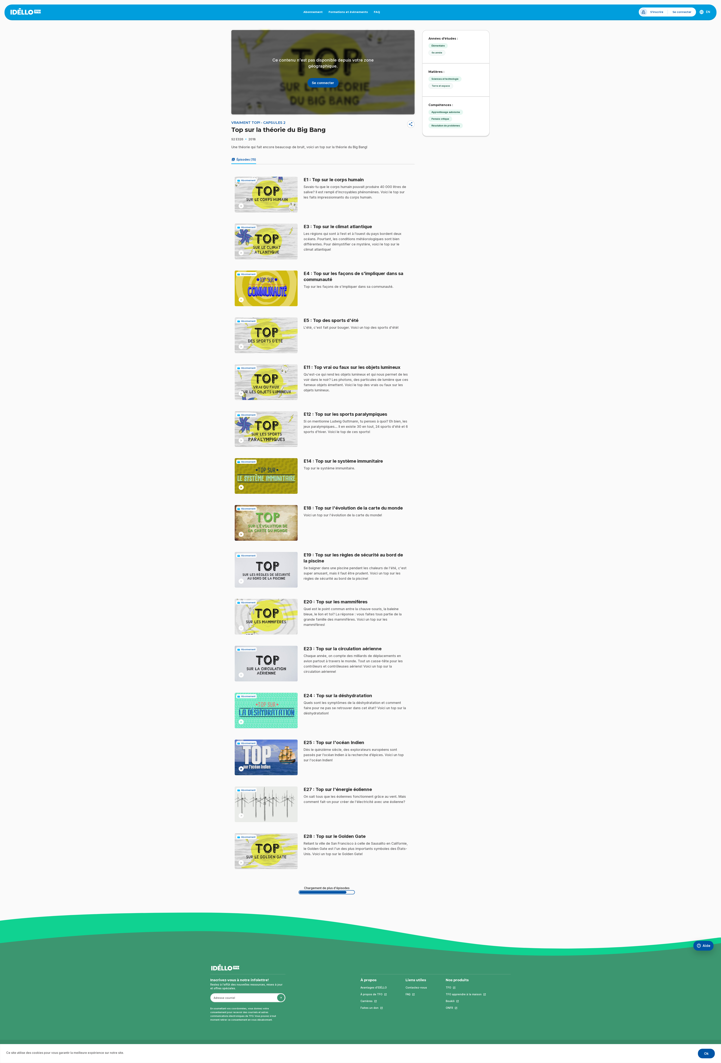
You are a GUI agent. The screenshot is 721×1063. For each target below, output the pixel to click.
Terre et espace (441, 85)
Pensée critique (440, 118)
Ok (706, 1053)
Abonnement (313, 12)
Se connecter (682, 12)
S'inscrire (656, 12)
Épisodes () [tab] (243, 159)
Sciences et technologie (445, 78)
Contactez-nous (416, 987)
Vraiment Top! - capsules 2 (258, 123)
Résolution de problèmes (445, 125)
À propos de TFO (373, 994)
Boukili (464, 1001)
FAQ (378, 12)
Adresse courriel (222, 999)
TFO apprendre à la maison (464, 994)
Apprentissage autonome (445, 112)
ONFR (464, 1007)
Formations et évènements (348, 12)
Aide (705, 946)
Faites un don (373, 1007)
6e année (437, 52)
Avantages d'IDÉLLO (373, 987)
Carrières (373, 1001)
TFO (464, 987)
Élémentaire (438, 45)
